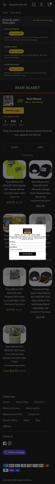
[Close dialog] (44, 226)
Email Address (13, 247)
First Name (12, 241)
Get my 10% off (27, 253)
